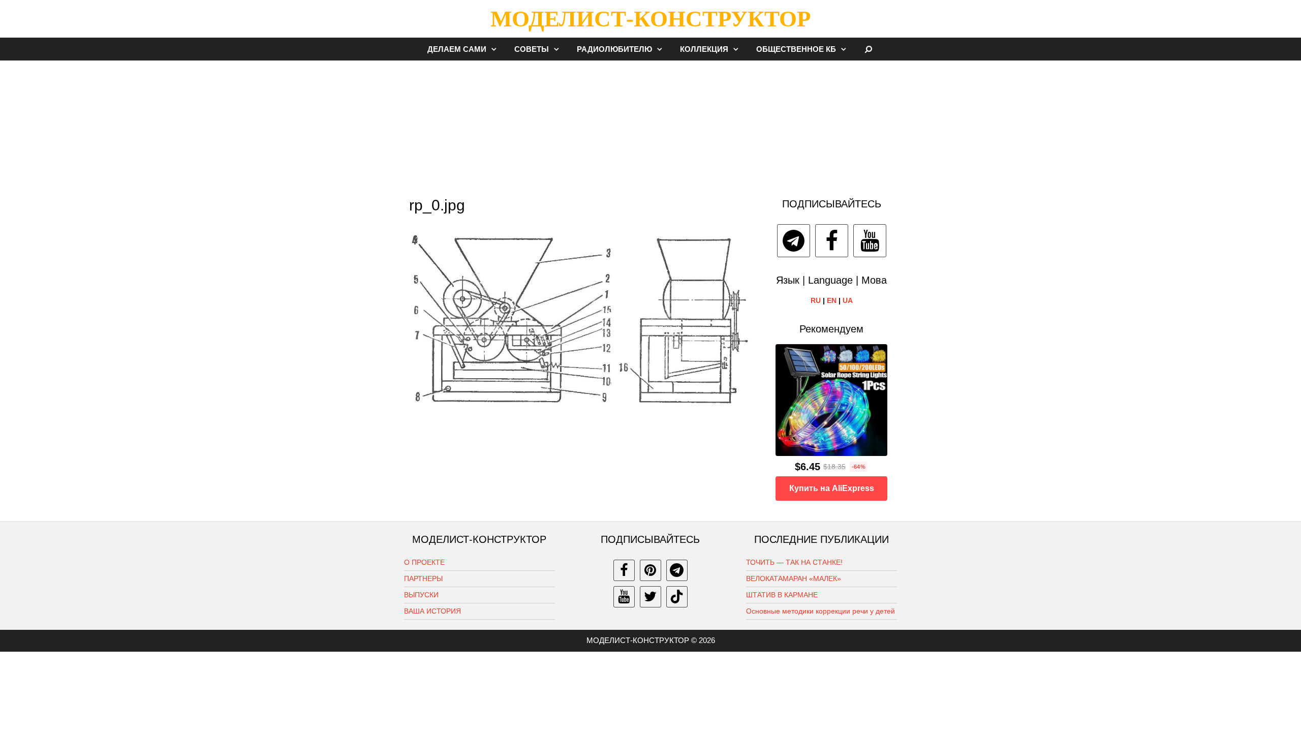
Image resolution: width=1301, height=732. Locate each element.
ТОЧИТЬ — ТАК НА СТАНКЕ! (794, 562)
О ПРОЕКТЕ (424, 562)
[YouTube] (869, 240)
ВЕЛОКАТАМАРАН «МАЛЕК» (793, 578)
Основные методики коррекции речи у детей (820, 611)
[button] (496, 49)
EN (832, 300)
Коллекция (704, 49)
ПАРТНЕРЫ (423, 578)
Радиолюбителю (614, 49)
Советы (531, 49)
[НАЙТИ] (868, 49)
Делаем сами (456, 49)
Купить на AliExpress (831, 488)
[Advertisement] (650, 124)
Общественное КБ (796, 49)
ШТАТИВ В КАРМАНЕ (782, 595)
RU (816, 300)
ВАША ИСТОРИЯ (432, 611)
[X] (650, 596)
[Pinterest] (650, 570)
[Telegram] (793, 240)
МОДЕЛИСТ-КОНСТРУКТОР (650, 19)
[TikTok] (677, 596)
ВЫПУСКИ (421, 595)
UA (848, 300)
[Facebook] (831, 240)
